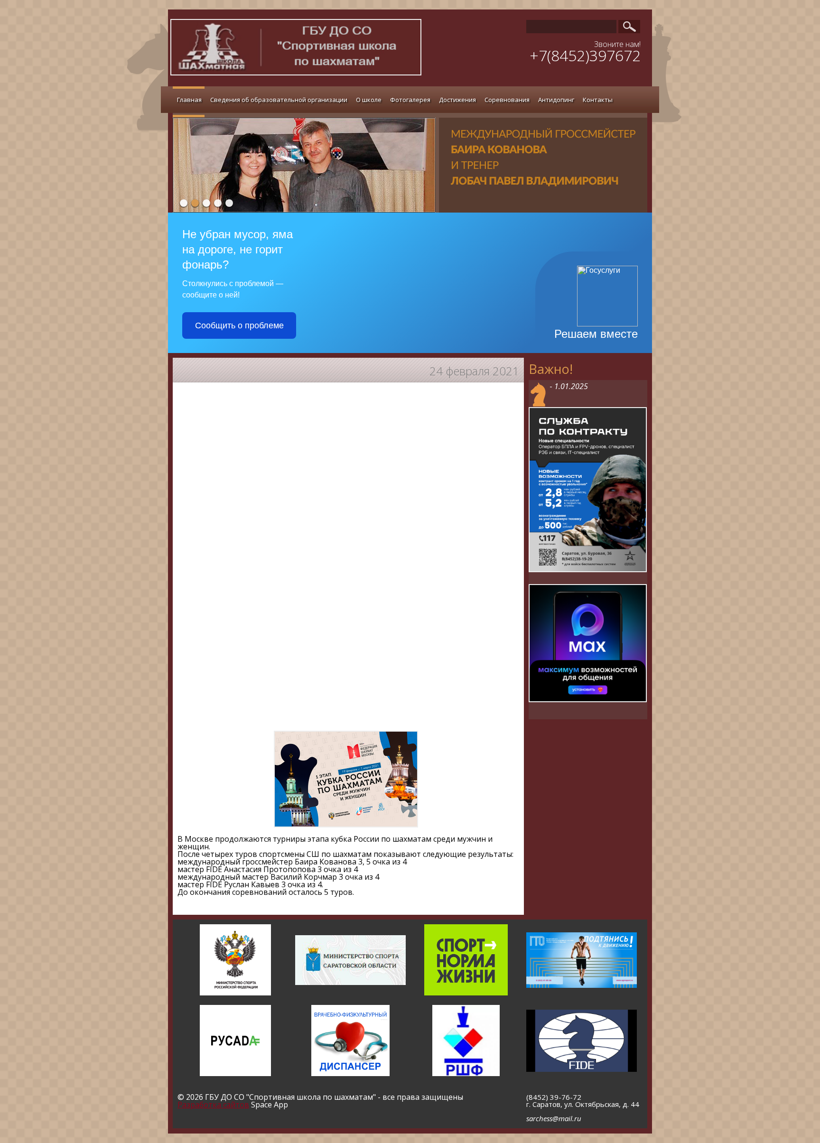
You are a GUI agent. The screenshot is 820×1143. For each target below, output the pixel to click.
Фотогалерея (410, 99)
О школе (369, 99)
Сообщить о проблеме (239, 325)
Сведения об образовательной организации (278, 99)
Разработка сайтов (213, 1104)
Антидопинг (556, 99)
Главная (189, 99)
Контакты (598, 99)
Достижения (457, 99)
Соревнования (507, 99)
